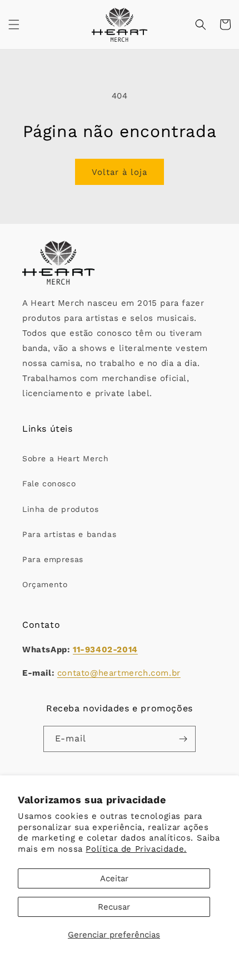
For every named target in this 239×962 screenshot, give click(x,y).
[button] (14, 24)
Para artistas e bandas (69, 534)
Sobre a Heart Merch (65, 458)
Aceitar (114, 878)
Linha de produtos (60, 509)
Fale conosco (49, 483)
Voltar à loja (119, 172)
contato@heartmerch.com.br (119, 673)
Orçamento (44, 584)
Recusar (114, 907)
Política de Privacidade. (136, 849)
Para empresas (52, 559)
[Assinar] (183, 739)
